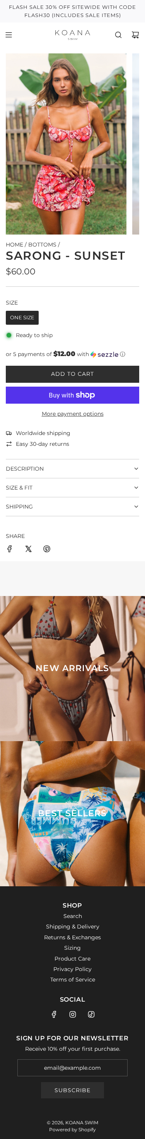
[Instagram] (72, 1014)
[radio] (22, 318)
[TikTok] (91, 1014)
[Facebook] (54, 1014)
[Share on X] (28, 550)
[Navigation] (8, 34)
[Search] (118, 34)
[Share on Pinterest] (46, 550)
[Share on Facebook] (9, 550)
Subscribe (72, 1090)
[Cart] (135, 34)
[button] (72, 354)
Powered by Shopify (72, 1129)
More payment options (73, 413)
